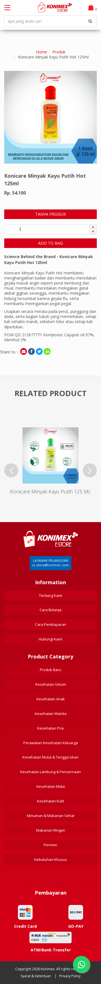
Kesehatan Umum (50, 684)
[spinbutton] (20, 229)
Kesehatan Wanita (50, 713)
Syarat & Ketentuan (35, 976)
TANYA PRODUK (50, 214)
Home (41, 52)
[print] (47, 351)
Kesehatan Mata (50, 786)
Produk (58, 52)
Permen (50, 844)
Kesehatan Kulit (50, 801)
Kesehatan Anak (50, 698)
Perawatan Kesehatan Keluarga (50, 742)
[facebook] (31, 351)
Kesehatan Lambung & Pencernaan (50, 771)
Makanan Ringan (50, 830)
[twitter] (39, 351)
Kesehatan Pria (50, 728)
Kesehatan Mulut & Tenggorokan (50, 757)
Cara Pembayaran (50, 624)
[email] (23, 351)
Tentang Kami (50, 595)
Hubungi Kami (50, 639)
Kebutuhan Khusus (50, 859)
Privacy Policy (70, 976)
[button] (93, 227)
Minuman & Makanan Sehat (50, 815)
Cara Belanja (50, 609)
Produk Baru (50, 669)
